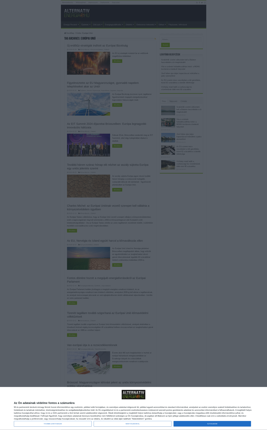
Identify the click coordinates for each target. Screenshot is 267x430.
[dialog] (133, 408)
